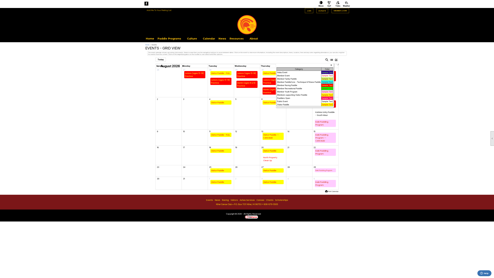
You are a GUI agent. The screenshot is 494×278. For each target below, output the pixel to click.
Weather (346, 6)
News (222, 38)
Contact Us (219, 214)
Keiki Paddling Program (323, 170)
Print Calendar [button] (333, 191)
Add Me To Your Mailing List (159, 10)
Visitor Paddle (269, 73)
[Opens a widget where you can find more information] (484, 273)
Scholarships (281, 200)
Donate (322, 10)
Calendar (209, 38)
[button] (170, 39)
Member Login (340, 10)
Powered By (240, 217)
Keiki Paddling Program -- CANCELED (321, 137)
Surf (329, 6)
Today (161, 59)
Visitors (234, 200)
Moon (321, 6)
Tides (337, 6)
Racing (225, 200)
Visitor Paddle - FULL (220, 73)
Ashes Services (247, 200)
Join (309, 10)
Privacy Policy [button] (281, 214)
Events (209, 200)
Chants (269, 200)
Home (150, 38)
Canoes (260, 200)
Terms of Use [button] (268, 214)
